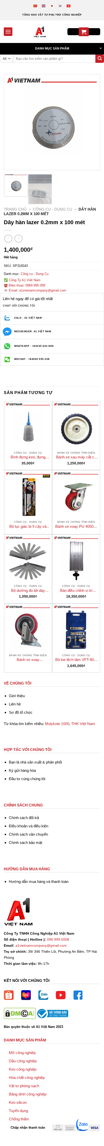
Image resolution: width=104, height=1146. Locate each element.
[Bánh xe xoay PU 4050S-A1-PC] (76, 494)
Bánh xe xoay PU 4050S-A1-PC (76, 526)
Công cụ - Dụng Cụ (52, 209)
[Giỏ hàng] (84, 31)
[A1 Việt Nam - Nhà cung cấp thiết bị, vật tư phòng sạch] (40, 31)
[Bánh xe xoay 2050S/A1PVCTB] (28, 627)
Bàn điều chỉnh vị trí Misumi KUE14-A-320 (76, 590)
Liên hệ (15, 704)
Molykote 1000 (57, 724)
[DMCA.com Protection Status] (20, 1013)
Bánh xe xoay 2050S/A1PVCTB (28, 659)
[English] (44, 6)
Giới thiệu (17, 696)
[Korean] (60, 6)
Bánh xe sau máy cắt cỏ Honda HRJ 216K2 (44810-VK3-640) (76, 457)
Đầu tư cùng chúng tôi (27, 779)
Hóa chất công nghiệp (27, 1077)
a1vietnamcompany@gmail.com (41, 945)
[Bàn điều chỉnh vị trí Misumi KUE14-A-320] (76, 558)
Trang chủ (15, 209)
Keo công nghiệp (22, 1069)
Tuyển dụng (18, 1111)
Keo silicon (18, 1102)
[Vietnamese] (69, 6)
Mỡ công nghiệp (22, 1052)
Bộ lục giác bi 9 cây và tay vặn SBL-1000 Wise (28, 526)
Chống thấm (19, 1119)
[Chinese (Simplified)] (35, 6)
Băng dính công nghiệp (27, 1094)
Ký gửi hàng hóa (22, 770)
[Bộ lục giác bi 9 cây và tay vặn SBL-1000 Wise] (28, 494)
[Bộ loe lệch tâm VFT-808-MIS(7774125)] (76, 627)
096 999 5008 (58, 939)
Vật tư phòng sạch (24, 1086)
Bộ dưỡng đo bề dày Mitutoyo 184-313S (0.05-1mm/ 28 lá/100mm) (28, 590)
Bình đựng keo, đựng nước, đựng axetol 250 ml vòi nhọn (28, 457)
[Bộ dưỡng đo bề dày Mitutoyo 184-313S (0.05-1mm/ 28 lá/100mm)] (28, 558)
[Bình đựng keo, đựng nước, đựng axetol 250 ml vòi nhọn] (28, 425)
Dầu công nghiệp (23, 1061)
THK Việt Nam (83, 724)
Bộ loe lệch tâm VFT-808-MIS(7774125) (76, 659)
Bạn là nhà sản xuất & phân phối (35, 762)
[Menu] (8, 31)
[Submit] (99, 59)
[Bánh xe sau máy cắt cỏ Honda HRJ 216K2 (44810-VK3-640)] (76, 425)
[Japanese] (52, 6)
